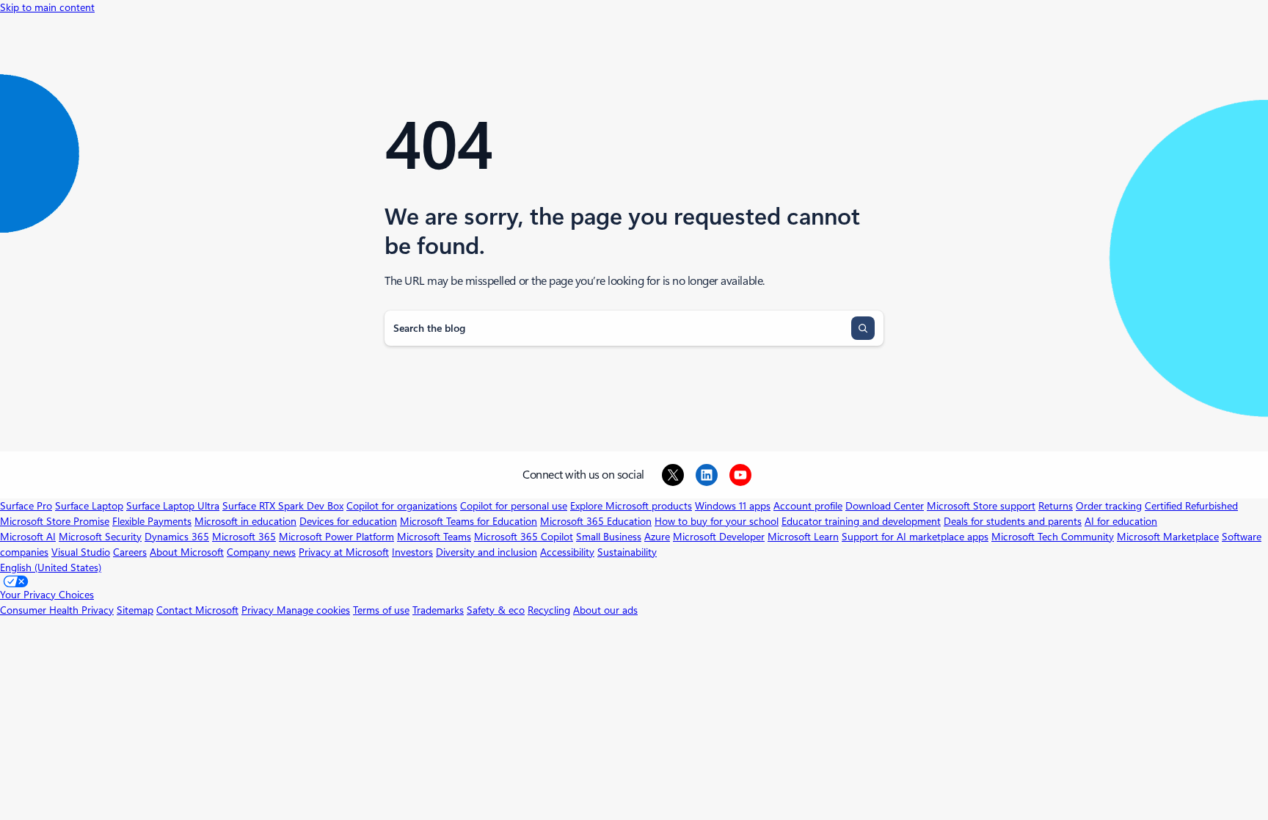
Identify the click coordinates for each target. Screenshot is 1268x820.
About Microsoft (187, 552)
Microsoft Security (100, 537)
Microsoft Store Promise (54, 521)
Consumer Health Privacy (57, 610)
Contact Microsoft (197, 610)
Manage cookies (313, 610)
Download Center (884, 506)
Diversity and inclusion (486, 552)
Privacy (259, 610)
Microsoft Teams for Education (468, 521)
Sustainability (627, 552)
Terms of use (381, 610)
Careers (130, 552)
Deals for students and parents (1013, 521)
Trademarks (438, 610)
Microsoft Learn (803, 537)
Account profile (807, 506)
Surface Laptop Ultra (172, 506)
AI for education (1121, 521)
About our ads (605, 610)
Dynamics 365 (177, 537)
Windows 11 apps (732, 506)
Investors (412, 552)
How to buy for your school (717, 521)
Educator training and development (861, 521)
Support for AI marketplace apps (915, 537)
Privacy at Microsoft (344, 552)
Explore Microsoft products (631, 506)
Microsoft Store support (981, 506)
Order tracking (1109, 506)
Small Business (608, 537)
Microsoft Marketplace (1168, 537)
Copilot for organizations (401, 506)
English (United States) (50, 567)
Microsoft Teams (434, 537)
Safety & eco (496, 610)
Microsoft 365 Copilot (523, 537)
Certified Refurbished (1191, 506)
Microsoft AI (28, 537)
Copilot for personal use (513, 506)
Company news (261, 552)
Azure (657, 537)
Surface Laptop (89, 506)
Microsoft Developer (719, 537)
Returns (1055, 506)
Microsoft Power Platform (336, 537)
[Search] (863, 328)
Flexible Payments (152, 521)
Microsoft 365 (244, 537)
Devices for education (348, 521)
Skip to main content (47, 7)
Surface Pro (26, 506)
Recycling (549, 610)
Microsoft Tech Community (1052, 537)
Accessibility (567, 552)
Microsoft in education (245, 521)
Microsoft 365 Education (596, 521)
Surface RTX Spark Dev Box (282, 506)
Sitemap (135, 610)
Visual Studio (80, 552)
